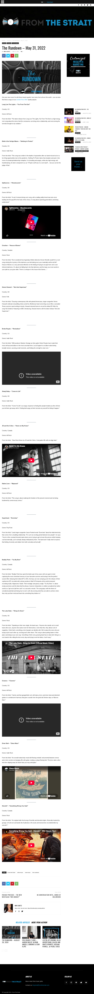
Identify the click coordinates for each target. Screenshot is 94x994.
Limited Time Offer (21, 99)
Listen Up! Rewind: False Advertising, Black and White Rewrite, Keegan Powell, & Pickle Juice (52, 943)
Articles (9, 40)
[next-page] (6, 950)
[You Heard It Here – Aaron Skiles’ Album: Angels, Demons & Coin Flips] (31, 932)
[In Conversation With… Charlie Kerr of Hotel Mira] (69, 140)
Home (3, 40)
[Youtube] (90, 5)
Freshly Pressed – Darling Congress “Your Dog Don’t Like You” (83, 129)
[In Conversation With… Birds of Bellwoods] (69, 120)
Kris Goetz (7, 51)
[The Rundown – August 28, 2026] (11, 932)
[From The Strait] (47, 22)
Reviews (9, 43)
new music (27, 872)
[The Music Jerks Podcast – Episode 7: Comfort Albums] (69, 149)
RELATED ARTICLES (23, 922)
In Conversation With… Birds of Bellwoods (49, 896)
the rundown (35, 872)
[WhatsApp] (16, 56)
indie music (20, 872)
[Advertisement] (31, 865)
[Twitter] (87, 5)
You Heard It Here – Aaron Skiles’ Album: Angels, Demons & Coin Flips (31, 943)
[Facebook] (78, 5)
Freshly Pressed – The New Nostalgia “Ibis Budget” (12, 896)
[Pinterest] (12, 56)
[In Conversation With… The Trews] (69, 111)
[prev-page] (3, 950)
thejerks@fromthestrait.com (40, 985)
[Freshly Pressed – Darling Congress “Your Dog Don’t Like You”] (69, 129)
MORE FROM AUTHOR (39, 922)
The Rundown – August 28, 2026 (11, 941)
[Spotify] (84, 5)
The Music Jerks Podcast (82, 151)
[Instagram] (81, 5)
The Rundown (15, 43)
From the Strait (11, 872)
